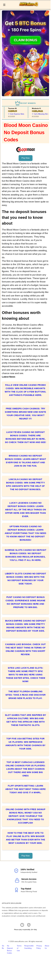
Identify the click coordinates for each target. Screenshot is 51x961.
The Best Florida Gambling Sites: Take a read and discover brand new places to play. (25, 694)
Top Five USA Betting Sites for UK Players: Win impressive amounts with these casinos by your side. (25, 743)
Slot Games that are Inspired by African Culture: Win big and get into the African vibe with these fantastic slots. (25, 720)
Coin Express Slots (14, 114)
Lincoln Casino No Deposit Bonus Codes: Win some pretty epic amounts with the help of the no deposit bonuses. (25, 484)
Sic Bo (3, 947)
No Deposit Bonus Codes (10, 949)
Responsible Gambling (29, 947)
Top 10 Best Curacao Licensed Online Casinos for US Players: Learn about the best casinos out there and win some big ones (25, 769)
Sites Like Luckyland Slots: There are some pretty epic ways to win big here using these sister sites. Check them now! (25, 675)
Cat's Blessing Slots (38, 114)
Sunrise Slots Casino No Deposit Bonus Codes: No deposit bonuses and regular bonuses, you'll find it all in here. (25, 555)
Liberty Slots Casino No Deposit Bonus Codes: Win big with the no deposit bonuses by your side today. (25, 578)
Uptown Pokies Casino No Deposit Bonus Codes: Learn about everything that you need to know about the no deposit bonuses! (25, 533)
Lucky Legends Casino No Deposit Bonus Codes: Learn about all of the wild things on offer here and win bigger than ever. (25, 510)
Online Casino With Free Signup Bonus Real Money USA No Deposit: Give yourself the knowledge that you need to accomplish (25, 816)
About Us (47, 947)
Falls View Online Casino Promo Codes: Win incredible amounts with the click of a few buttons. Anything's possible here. (25, 390)
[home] (28, 7)
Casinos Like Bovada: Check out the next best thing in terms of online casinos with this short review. (25, 649)
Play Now (25, 158)
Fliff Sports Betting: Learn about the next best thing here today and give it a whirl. (25, 789)
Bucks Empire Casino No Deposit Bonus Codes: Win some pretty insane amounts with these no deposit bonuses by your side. (25, 626)
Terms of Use (19, 948)
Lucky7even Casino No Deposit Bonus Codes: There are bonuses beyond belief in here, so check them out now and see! (25, 437)
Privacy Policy (39, 947)
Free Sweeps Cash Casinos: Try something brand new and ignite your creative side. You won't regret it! (25, 413)
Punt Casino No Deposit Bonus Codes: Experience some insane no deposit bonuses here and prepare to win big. (25, 602)
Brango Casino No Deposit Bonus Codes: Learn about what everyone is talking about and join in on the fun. (25, 461)
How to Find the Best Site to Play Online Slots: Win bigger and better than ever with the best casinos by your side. (25, 838)
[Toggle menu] (4, 4)
